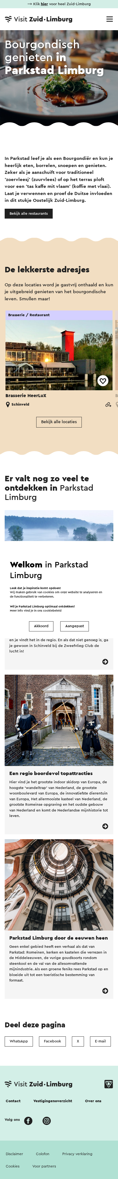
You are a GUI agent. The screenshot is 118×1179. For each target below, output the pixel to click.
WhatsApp (19, 1041)
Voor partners (44, 1166)
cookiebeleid (52, 610)
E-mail (100, 1041)
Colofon (42, 1154)
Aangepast (74, 626)
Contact (13, 1101)
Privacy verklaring (77, 1154)
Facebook (52, 1041)
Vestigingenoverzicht (52, 1101)
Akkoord (41, 626)
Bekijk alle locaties (59, 422)
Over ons (93, 1101)
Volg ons (12, 1120)
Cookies (12, 1166)
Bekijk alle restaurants (29, 214)
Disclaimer (14, 1154)
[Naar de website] (108, 405)
